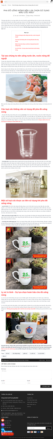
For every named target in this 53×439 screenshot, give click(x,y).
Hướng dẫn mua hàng (32, 402)
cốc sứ (7, 353)
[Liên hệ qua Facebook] (2, 424)
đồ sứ (4, 356)
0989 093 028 (17, 408)
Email (28, 380)
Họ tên (3, 380)
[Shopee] (2, 420)
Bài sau (48, 360)
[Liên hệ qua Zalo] (2, 429)
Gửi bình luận (46, 386)
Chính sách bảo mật (5, 427)
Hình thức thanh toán (32, 400)
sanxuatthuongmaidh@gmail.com (10, 410)
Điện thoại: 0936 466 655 (8, 406)
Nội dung (3, 368)
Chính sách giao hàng (6, 420)
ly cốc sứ (33, 353)
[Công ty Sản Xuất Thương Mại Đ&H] (2, 2)
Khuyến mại (30, 397)
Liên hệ (29, 406)
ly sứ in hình (41, 353)
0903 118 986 (10, 408)
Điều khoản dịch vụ (31, 404)
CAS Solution (41, 437)
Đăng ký (49, 428)
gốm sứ (25, 353)
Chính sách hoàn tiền (6, 425)
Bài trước (42, 360)
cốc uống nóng (16, 353)
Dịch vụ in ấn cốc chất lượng (8, 348)
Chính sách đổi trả (5, 423)
